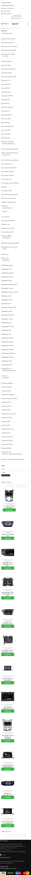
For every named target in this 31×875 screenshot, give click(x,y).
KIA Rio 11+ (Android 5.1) (8, 535)
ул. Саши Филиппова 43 (7, 5)
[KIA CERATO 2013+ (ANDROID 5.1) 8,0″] (7, 640)
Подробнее (9, 510)
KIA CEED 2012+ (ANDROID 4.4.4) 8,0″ (8, 564)
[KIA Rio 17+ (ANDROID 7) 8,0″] (7, 783)
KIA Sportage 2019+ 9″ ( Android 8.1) (8, 822)
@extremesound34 (5, 11)
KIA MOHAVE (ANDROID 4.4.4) (8, 707)
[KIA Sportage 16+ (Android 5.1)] (7, 668)
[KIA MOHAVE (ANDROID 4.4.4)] (7, 696)
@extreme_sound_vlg (6, 13)
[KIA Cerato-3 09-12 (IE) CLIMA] (9, 495)
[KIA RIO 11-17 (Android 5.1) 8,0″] (7, 611)
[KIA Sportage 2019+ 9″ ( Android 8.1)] (7, 811)
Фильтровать (5, 475)
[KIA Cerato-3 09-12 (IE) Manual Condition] (7, 724)
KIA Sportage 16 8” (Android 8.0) (7, 766)
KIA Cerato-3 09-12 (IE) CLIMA (9, 506)
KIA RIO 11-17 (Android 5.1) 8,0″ (8, 623)
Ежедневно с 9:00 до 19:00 (7, 8)
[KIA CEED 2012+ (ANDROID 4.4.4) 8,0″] (7, 552)
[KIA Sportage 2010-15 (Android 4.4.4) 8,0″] (7, 581)
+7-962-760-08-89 (6, 2)
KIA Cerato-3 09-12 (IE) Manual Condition (7, 737)
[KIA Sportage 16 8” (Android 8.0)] (7, 754)
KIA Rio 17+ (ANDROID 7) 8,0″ (7, 794)
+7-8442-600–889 (6, 849)
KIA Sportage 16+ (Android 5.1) (7, 679)
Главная (3, 28)
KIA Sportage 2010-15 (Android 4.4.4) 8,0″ (8, 594)
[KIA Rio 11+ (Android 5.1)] (7, 523)
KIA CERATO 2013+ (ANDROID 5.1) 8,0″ (7, 651)
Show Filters (7, 482)
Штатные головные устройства (9, 504)
